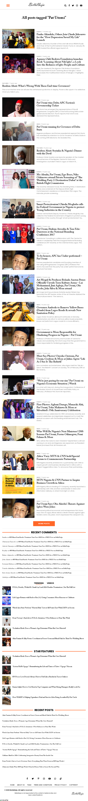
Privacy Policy (61, 785)
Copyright (73, 785)
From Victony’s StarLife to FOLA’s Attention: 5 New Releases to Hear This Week (28, 727)
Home (12, 785)
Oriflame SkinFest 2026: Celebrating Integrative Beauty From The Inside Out (27, 755)
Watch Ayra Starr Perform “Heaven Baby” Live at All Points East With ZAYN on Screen (31, 732)
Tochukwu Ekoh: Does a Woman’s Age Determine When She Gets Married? (27, 721)
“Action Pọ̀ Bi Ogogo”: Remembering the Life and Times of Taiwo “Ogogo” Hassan (30, 750)
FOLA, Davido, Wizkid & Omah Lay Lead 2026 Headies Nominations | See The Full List (31, 744)
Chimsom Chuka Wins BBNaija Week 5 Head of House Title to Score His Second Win (30, 767)
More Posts (44, 523)
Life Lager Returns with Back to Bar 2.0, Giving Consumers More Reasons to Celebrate (31, 738)
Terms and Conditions (43, 785)
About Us (21, 785)
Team (29, 785)
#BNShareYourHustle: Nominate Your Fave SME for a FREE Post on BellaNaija (36, 537)
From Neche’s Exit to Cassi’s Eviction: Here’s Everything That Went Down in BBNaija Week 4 (33, 761)
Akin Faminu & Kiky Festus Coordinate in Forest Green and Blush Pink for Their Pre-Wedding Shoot (35, 715)
